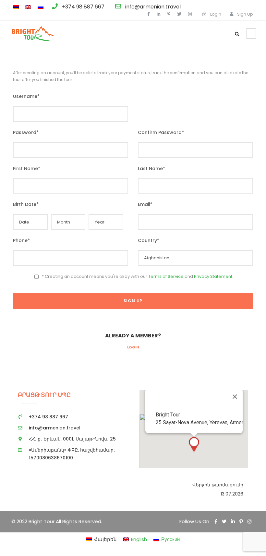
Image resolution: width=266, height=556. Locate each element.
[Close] (235, 396)
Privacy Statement (213, 276)
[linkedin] (158, 14)
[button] (194, 444)
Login (133, 347)
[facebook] (148, 14)
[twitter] (179, 14)
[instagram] (190, 14)
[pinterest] (168, 14)
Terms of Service (166, 276)
